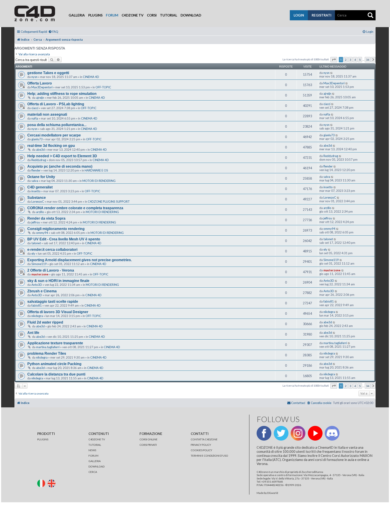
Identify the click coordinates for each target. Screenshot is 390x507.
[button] (333, 59)
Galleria (77, 15)
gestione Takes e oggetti (48, 73)
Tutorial (168, 15)
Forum (112, 15)
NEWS (92, 450)
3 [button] (350, 60)
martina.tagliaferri (48, 347)
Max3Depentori (42, 87)
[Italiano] (42, 483)
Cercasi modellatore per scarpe (54, 135)
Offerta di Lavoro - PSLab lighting (55, 104)
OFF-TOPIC (103, 87)
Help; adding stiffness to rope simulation (62, 94)
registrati (321, 15)
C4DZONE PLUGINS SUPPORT (109, 201)
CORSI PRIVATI (148, 444)
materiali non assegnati (47, 114)
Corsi (152, 15)
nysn (34, 77)
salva (34, 181)
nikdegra (37, 316)
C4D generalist (40, 187)
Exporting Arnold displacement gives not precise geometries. (79, 260)
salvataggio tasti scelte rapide (52, 301)
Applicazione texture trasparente (55, 343)
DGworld (272, 493)
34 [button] (367, 60)
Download (191, 15)
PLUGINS (42, 439)
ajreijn (40, 97)
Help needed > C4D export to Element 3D (62, 156)
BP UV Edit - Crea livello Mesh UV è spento (63, 239)
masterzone (40, 274)
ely (33, 253)
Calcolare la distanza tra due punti (56, 374)
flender (36, 170)
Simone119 (39, 264)
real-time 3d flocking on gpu (51, 146)
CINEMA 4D (91, 77)
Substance (36, 198)
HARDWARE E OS (96, 170)
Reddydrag (38, 160)
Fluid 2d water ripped (45, 322)
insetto (36, 191)
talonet (36, 243)
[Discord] (332, 433)
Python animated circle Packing (54, 364)
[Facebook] (264, 433)
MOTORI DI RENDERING (99, 181)
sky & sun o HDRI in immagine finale (58, 281)
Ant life (33, 333)
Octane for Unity (41, 177)
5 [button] (360, 60)
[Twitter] (281, 433)
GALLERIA (94, 461)
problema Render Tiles (46, 353)
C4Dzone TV (133, 15)
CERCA (92, 472)
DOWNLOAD (96, 466)
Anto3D (36, 284)
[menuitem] (53, 31)
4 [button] (355, 60)
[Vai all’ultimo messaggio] (331, 73)
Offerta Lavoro (39, 83)
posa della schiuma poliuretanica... (56, 125)
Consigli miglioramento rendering (56, 229)
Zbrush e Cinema (42, 291)
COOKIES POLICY (201, 450)
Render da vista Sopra (46, 218)
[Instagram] (298, 433)
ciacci (34, 108)
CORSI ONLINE (148, 439)
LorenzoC (37, 201)
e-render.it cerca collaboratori (52, 249)
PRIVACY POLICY (201, 444)
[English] (53, 483)
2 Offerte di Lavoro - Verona (50, 270)
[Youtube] (315, 433)
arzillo (40, 212)
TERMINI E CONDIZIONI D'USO (209, 455)
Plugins (95, 15)
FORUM (93, 455)
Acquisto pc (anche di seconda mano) (59, 166)
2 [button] (345, 60)
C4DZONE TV (96, 439)
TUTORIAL (94, 444)
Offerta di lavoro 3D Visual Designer (57, 312)
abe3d (40, 149)
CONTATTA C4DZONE (204, 439)
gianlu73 (37, 139)
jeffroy (35, 222)
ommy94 (42, 233)
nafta (34, 118)
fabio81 (36, 305)
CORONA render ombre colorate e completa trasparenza (75, 208)
